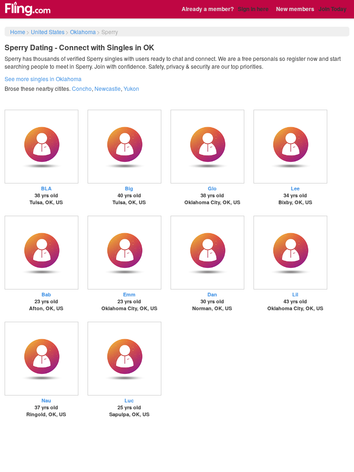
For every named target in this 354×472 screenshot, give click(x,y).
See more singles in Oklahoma (43, 79)
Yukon (131, 88)
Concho (82, 88)
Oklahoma (83, 31)
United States (48, 31)
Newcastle (107, 88)
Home (17, 31)
